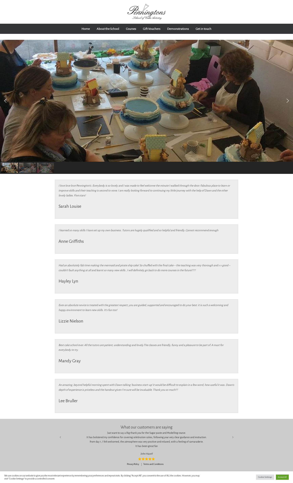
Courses (131, 28)
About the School (108, 28)
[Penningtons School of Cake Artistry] (146, 11)
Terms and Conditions (153, 464)
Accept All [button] (282, 477)
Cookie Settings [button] (265, 477)
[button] (5, 100)
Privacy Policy (133, 464)
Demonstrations (178, 28)
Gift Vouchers (151, 28)
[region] (146, 107)
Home (86, 28)
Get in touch (203, 28)
